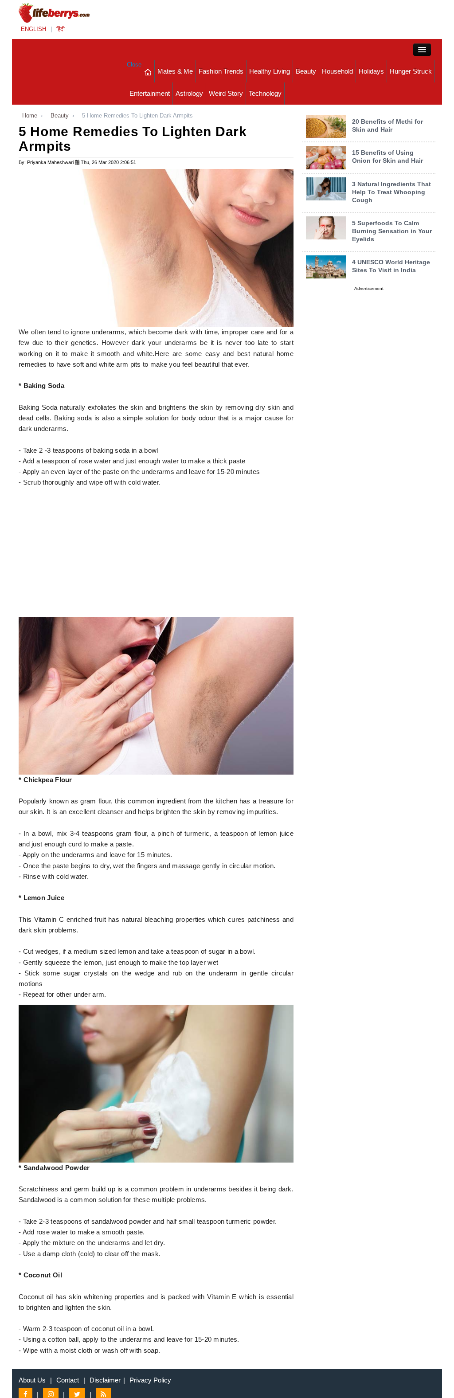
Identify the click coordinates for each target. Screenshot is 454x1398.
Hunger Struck (411, 71)
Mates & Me (175, 71)
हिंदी (60, 29)
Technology (265, 93)
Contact (67, 1380)
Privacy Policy (150, 1380)
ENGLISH (33, 29)
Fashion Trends (221, 71)
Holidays (371, 71)
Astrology (189, 93)
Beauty (306, 71)
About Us (32, 1380)
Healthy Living (269, 71)
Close (134, 64)
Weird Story (226, 93)
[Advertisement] (156, 555)
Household (337, 71)
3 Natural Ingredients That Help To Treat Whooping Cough (391, 192)
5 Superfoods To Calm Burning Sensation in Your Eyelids (392, 231)
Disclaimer (105, 1380)
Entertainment (149, 93)
